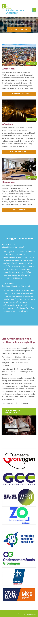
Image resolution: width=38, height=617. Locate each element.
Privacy (21, 613)
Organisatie (19, 210)
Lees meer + (31, 64)
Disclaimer (25, 613)
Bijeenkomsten (19, 29)
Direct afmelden (19, 152)
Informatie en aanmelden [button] (13, 411)
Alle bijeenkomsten (19, 94)
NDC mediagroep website (30, 614)
